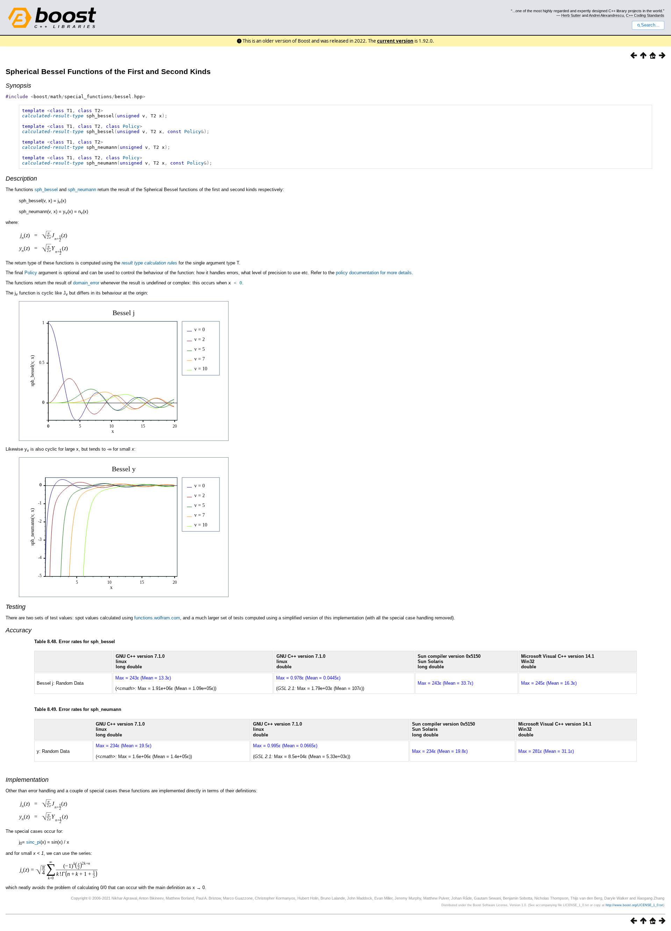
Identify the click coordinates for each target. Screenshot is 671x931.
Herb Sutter (571, 15)
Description (21, 178)
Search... (650, 25)
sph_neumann (82, 189)
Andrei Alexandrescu (606, 15)
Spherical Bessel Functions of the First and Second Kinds (108, 71)
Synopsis (18, 85)
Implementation (27, 779)
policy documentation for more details (374, 272)
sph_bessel (46, 189)
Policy (131, 126)
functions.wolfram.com (157, 617)
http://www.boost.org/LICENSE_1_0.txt (634, 905)
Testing (16, 606)
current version (395, 41)
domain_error (86, 282)
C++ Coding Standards (645, 15)
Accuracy (18, 630)
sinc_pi (33, 842)
